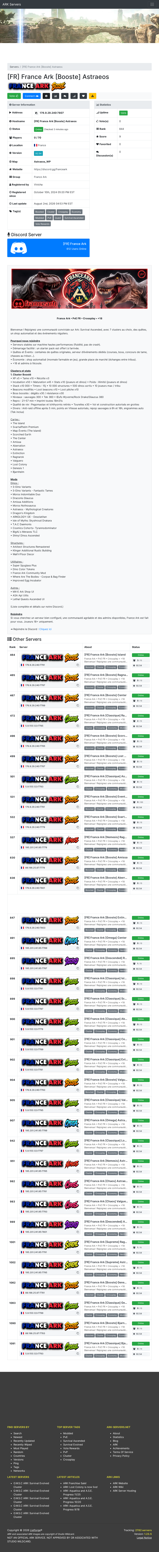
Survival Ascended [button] (74, 218)
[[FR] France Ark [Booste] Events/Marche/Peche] (50, 799)
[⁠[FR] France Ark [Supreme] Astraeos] (50, 1265)
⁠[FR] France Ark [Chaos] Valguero (106, 1201)
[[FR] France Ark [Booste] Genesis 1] (50, 1285)
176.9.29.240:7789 (35, 705)
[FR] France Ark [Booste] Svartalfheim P (110, 816)
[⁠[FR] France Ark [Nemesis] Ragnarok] (50, 840)
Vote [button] (12, 95)
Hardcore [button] (124, 849)
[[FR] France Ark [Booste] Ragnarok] (50, 678)
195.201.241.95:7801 (36, 1232)
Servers (14, 66)
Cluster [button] (51, 211)
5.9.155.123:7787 (34, 1008)
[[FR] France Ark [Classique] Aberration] (50, 1022)
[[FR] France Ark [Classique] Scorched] (50, 1001)
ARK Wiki (118, 1487)
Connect (30, 95)
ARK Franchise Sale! (74, 1483)
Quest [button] (58, 218)
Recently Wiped (23, 1444)
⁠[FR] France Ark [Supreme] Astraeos (108, 1262)
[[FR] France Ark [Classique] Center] (50, 1042)
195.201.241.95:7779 (36, 847)
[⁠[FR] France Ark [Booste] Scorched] (50, 739)
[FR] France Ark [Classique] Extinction (109, 1059)
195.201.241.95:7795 (36, 1272)
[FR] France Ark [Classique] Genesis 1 (109, 1302)
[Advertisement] (79, 54)
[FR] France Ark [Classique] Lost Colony (110, 1140)
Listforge (35, 1530)
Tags (16, 1467)
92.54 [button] (38, 153)
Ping (16, 1463)
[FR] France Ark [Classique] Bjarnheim (109, 1343)
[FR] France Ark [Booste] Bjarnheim (107, 1323)
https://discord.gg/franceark (50, 169)
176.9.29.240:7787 (35, 766)
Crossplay (69, 1459)
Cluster (67, 1455)
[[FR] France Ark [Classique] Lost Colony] (50, 1143)
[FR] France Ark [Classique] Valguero (108, 1100)
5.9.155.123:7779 (34, 1029)
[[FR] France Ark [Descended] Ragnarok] (50, 961)
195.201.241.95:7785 (36, 1171)
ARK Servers (11, 4)
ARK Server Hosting (124, 1490)
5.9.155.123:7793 (34, 1353)
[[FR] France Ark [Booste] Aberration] (50, 880)
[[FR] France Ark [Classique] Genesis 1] (50, 1306)
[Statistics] (55, 96)
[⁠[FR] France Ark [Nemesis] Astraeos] (50, 1164)
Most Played (21, 1448)
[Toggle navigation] (152, 4)
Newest (18, 1437)
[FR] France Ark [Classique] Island (106, 978)
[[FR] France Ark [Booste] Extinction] (50, 920)
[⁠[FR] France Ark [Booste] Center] (50, 698)
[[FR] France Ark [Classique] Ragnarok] (50, 718)
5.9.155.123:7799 (34, 1313)
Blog (115, 1440)
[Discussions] (64, 96)
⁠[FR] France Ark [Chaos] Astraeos (106, 1181)
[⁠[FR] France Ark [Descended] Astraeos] (50, 1224)
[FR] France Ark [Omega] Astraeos (107, 1120)
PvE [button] (49, 218)
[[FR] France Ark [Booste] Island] (50, 657)
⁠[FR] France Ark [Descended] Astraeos (109, 1221)
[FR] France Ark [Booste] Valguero (106, 1079)
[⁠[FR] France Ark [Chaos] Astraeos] (50, 1184)
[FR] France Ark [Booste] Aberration (108, 877)
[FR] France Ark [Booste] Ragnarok (107, 674)
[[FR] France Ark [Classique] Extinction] (50, 1062)
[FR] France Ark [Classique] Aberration (110, 1018)
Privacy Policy (121, 1455)
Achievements (121, 1448)
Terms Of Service (123, 1452)
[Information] (46, 96)
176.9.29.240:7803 (35, 927)
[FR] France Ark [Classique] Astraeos (108, 776)
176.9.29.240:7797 (35, 685)
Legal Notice (144, 1537)
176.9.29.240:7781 (35, 806)
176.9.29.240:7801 (35, 888)
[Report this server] (92, 96)
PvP (65, 1452)
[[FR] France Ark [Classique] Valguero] (50, 1103)
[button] (36, 113)
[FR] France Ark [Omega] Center (105, 937)
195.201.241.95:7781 (36, 1191)
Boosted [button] (39, 211)
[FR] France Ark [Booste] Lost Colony (109, 756)
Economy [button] (76, 211)
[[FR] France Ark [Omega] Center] (50, 941)
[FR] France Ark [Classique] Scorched (109, 998)
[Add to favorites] (83, 96)
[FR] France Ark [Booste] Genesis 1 (107, 1282)
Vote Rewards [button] (42, 224)
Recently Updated (24, 1440)
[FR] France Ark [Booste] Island (105, 654)
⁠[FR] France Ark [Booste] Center (105, 695)
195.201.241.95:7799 (36, 1130)
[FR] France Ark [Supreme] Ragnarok (108, 1241)
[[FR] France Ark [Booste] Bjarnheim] (50, 1326)
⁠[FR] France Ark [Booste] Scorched (107, 735)
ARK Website (120, 1483)
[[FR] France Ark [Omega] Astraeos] (50, 1123)
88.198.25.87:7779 (35, 867)
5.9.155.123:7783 (34, 786)
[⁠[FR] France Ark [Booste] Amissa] (50, 860)
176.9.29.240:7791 (35, 665)
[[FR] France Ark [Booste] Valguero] (50, 1082)
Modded (68, 1433)
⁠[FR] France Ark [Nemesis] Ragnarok (108, 837)
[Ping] (74, 96)
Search (18, 1433)
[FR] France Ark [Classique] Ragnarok (109, 715)
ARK (115, 1444)
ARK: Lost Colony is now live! (80, 1487)
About (116, 1433)
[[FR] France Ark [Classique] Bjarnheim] (50, 1346)
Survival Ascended (74, 1440)
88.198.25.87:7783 (35, 1333)
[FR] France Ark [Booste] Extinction (107, 917)
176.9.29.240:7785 (35, 746)
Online (38, 129)
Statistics (118, 1437)
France (42, 145)
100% (123, 113)
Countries (19, 1455)
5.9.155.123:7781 (34, 1069)
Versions (18, 1459)
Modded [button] (39, 218)
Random (18, 1452)
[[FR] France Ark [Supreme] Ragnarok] (50, 1245)
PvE (65, 1437)
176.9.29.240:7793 (35, 1090)
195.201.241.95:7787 (36, 968)
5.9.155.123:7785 (34, 725)
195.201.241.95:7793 (36, 1211)
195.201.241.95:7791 (36, 1252)
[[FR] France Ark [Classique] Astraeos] (50, 779)
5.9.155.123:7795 (34, 1110)
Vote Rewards (71, 1448)
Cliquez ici (45, 629)
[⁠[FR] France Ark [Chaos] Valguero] (50, 1204)
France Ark (40, 176)
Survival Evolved (73, 1444)
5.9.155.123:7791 (34, 988)
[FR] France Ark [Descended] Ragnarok (110, 958)
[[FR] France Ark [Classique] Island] (50, 981)
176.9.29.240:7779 (35, 827)
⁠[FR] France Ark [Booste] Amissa (105, 857)
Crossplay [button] (63, 211)
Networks (19, 1470)
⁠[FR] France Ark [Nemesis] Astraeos (108, 1160)
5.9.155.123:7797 (34, 1150)
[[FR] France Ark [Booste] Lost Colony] (50, 759)
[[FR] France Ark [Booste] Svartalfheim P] (50, 820)
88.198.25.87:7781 (35, 1292)
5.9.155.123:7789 (34, 1049)
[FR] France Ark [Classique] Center (107, 1039)
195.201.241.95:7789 (36, 948)
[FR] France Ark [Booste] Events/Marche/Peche (115, 796)
